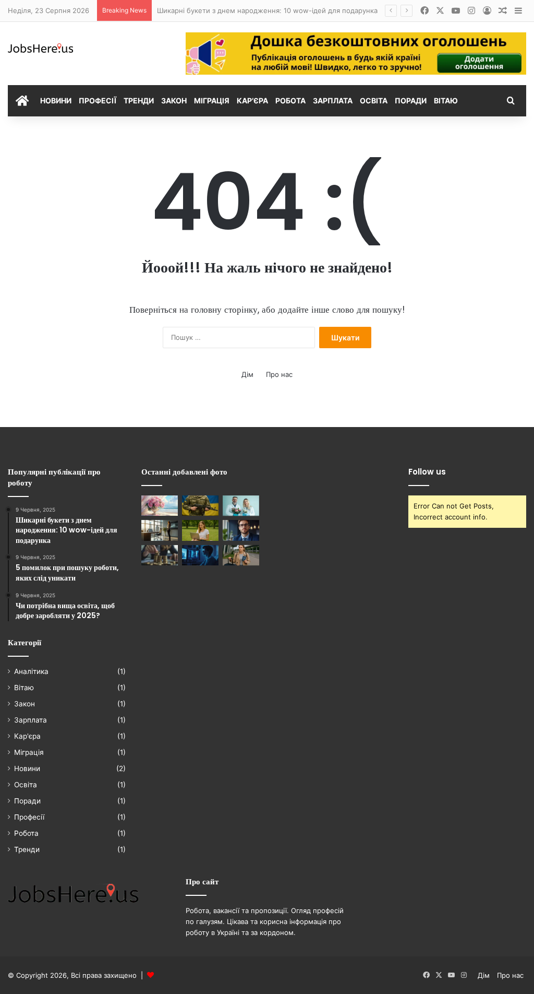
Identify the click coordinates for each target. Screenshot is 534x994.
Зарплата (333, 100)
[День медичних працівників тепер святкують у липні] (241, 505)
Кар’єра (252, 100)
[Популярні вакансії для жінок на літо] (200, 530)
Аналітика (31, 671)
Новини (55, 100)
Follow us (427, 471)
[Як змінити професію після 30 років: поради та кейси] (159, 530)
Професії (97, 100)
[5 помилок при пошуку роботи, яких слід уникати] (200, 555)
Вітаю (446, 100)
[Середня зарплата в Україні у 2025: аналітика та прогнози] (159, 555)
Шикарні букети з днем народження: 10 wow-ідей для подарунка (267, 10)
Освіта (373, 100)
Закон (174, 100)
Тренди (139, 100)
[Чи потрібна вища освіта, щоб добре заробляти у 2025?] (241, 530)
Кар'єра (27, 736)
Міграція (211, 100)
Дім (247, 374)
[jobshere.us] (40, 48)
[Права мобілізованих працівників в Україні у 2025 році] (200, 505)
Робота (290, 100)
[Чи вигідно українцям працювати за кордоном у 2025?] (241, 555)
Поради (411, 100)
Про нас (279, 374)
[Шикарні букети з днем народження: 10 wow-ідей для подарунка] (159, 505)
